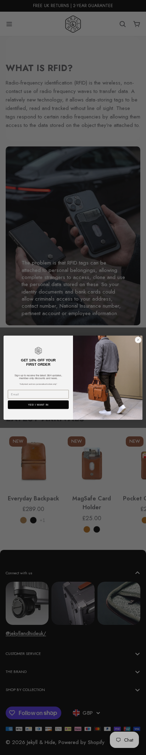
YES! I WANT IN (38, 404)
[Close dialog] (138, 339)
